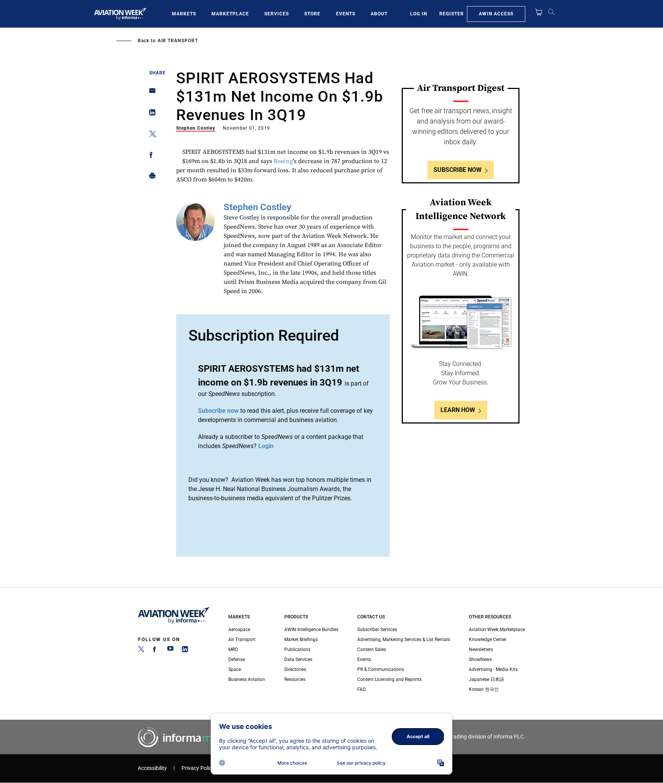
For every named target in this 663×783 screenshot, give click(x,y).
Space (234, 669)
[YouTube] (170, 650)
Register (451, 13)
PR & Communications (380, 669)
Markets (184, 13)
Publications (297, 649)
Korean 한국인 (484, 689)
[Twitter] (141, 650)
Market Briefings (301, 639)
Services (276, 13)
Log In (418, 13)
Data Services (298, 659)
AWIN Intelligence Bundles (311, 629)
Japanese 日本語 (486, 679)
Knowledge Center (487, 639)
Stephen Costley (195, 128)
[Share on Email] (150, 93)
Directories (295, 669)
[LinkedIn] (185, 650)
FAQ (361, 689)
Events (345, 13)
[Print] (150, 177)
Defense (236, 659)
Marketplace (230, 13)
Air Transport (178, 40)
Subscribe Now (458, 169)
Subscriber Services (377, 629)
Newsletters (481, 649)
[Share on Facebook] (150, 156)
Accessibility (152, 768)
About (379, 13)
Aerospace (239, 629)
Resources (294, 679)
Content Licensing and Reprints (389, 679)
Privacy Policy (197, 768)
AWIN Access (496, 13)
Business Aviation (246, 679)
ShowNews (480, 659)
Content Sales (371, 649)
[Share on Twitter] (150, 135)
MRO (233, 649)
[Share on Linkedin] (150, 114)
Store (312, 13)
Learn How (457, 410)
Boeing (283, 161)
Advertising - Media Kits (493, 669)
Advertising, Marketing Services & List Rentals (403, 639)
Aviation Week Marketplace (497, 629)
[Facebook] (156, 650)
